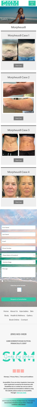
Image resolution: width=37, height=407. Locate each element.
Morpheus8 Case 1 (18, 35)
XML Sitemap (21, 404)
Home (6, 311)
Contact (24, 320)
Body (6, 315)
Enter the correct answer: (18, 285)
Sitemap (6, 377)
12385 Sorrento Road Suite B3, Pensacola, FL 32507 (18, 342)
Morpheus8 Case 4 (18, 172)
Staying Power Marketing (11, 402)
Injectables (23, 311)
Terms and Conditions (26, 377)
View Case (18, 65)
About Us (14, 311)
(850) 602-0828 (18, 334)
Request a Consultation (18, 299)
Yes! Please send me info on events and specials (19, 281)
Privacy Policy (14, 377)
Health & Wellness (17, 315)
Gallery (30, 315)
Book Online (14, 320)
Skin (31, 311)
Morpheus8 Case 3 (18, 130)
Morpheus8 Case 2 (19, 77)
